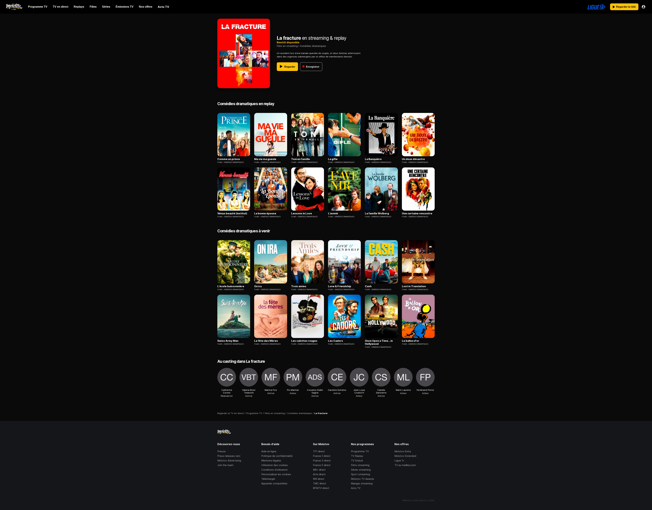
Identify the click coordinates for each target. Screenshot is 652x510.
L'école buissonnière (230, 286)
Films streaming (360, 465)
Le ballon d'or (410, 340)
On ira (258, 286)
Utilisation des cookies (274, 465)
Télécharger (268, 478)
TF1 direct (319, 451)
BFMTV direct (321, 488)
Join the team (225, 465)
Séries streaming (361, 469)
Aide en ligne (268, 451)
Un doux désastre (413, 159)
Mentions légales (271, 460)
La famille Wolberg (377, 213)
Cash (368, 286)
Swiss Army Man (227, 340)
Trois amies (298, 286)
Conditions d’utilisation (274, 469)
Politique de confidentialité (277, 456)
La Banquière (373, 159)
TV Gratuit (357, 460)
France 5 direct (322, 465)
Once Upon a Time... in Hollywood (379, 342)
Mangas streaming (362, 483)
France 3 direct (322, 460)
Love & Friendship (339, 286)
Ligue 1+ (399, 460)
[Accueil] (14, 6)
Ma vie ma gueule (265, 159)
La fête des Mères (266, 340)
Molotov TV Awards (362, 478)
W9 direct (318, 478)
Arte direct (319, 474)
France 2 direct (321, 456)
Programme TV (360, 451)
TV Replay (357, 456)
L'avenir (333, 213)
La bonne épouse (265, 213)
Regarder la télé (626, 6)
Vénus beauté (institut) (232, 213)
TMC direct (319, 483)
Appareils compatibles (274, 483)
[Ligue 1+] (596, 7)
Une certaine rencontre (417, 213)
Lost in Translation (414, 286)
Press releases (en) (228, 456)
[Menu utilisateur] (643, 7)
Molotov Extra (402, 451)
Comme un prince (228, 159)
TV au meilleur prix (405, 465)
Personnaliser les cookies (276, 474)
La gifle (333, 159)
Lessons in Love (301, 213)
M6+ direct (319, 469)
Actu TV (355, 488)
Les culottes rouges (304, 340)
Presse (221, 451)
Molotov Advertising (229, 460)
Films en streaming (287, 45)
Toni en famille (300, 159)
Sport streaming (360, 474)
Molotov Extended (405, 456)
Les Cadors (335, 340)
